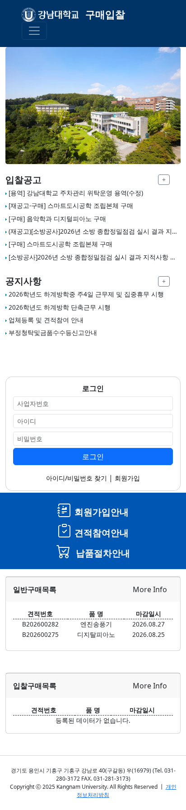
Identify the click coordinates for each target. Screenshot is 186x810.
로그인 (93, 457)
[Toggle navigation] (34, 31)
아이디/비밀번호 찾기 (76, 478)
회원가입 (127, 478)
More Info (150, 589)
